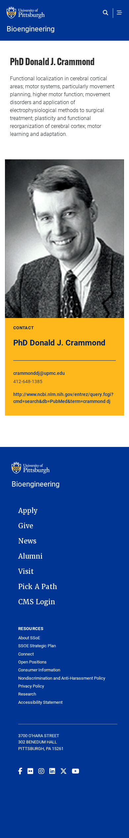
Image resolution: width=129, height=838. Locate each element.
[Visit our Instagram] (41, 771)
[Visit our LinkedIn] (52, 771)
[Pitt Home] (64, 16)
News (27, 541)
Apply (28, 510)
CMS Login (36, 602)
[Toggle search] (107, 12)
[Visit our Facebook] (20, 771)
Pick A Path (37, 586)
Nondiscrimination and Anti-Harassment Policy (61, 678)
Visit (26, 571)
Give (25, 526)
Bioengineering (31, 28)
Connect (26, 654)
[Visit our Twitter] (63, 771)
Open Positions (32, 662)
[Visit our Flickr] (30, 771)
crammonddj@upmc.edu (39, 373)
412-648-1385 (27, 381)
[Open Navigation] (119, 12)
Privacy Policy (31, 686)
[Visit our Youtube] (75, 771)
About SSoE (29, 638)
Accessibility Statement (40, 702)
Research (27, 694)
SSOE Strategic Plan (37, 646)
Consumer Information (39, 670)
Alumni (30, 556)
